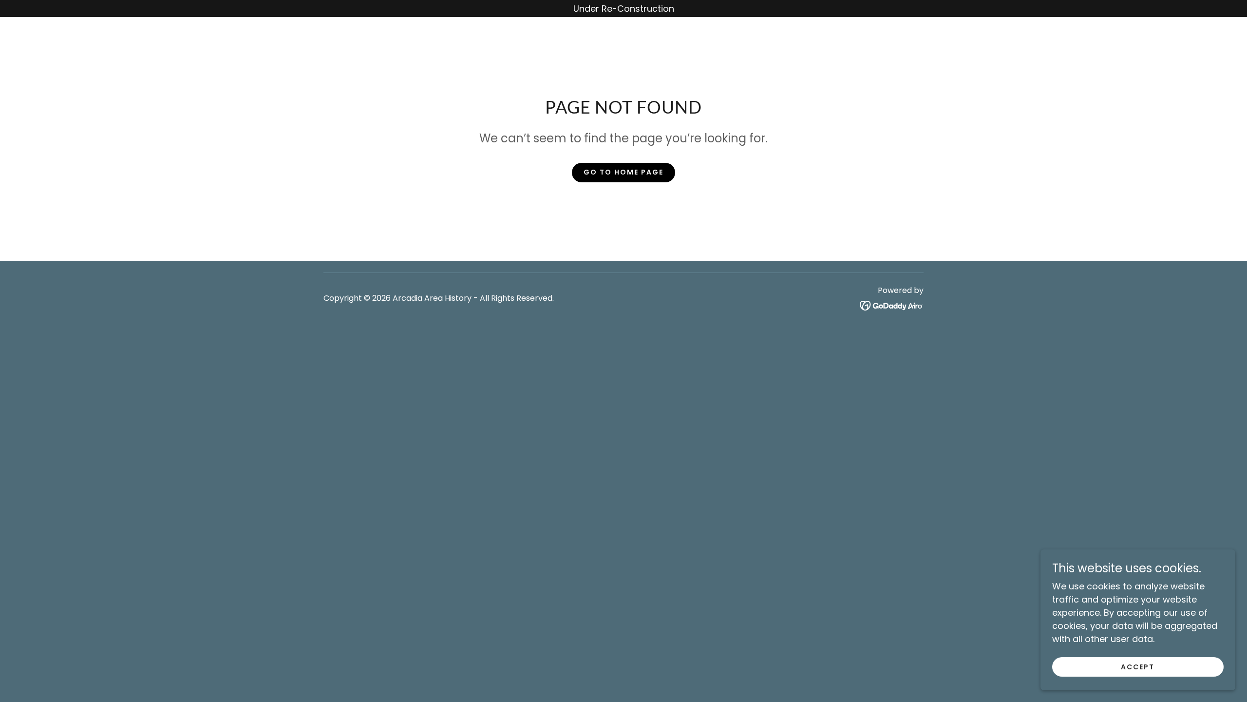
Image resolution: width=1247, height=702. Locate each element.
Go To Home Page (623, 172)
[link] (892, 305)
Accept (1137, 667)
